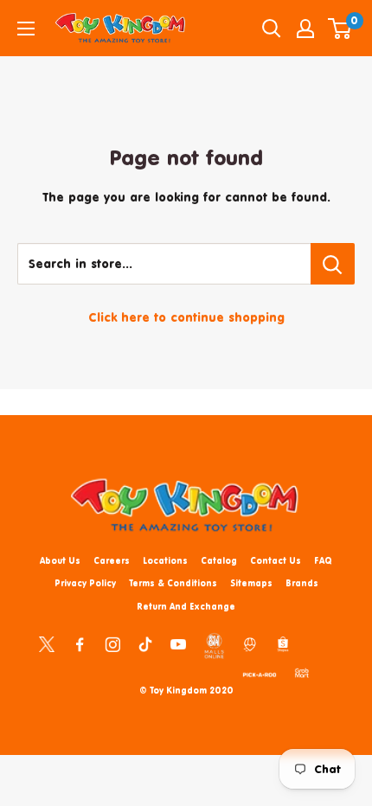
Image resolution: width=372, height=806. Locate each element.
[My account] (305, 28)
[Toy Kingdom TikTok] (145, 643)
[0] (340, 28)
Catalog (219, 560)
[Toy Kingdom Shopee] (283, 643)
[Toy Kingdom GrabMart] (302, 672)
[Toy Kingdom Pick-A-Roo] (259, 672)
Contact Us (275, 560)
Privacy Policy (85, 583)
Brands (301, 583)
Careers (111, 560)
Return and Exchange (186, 606)
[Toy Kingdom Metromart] (250, 643)
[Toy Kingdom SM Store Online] (214, 646)
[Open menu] (26, 28)
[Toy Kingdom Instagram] (112, 643)
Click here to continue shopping (186, 317)
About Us (60, 560)
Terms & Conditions (173, 583)
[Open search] (271, 28)
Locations (165, 560)
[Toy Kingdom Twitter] (47, 643)
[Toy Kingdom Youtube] (178, 643)
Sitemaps (251, 583)
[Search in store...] (333, 264)
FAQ (323, 560)
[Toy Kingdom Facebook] (79, 643)
